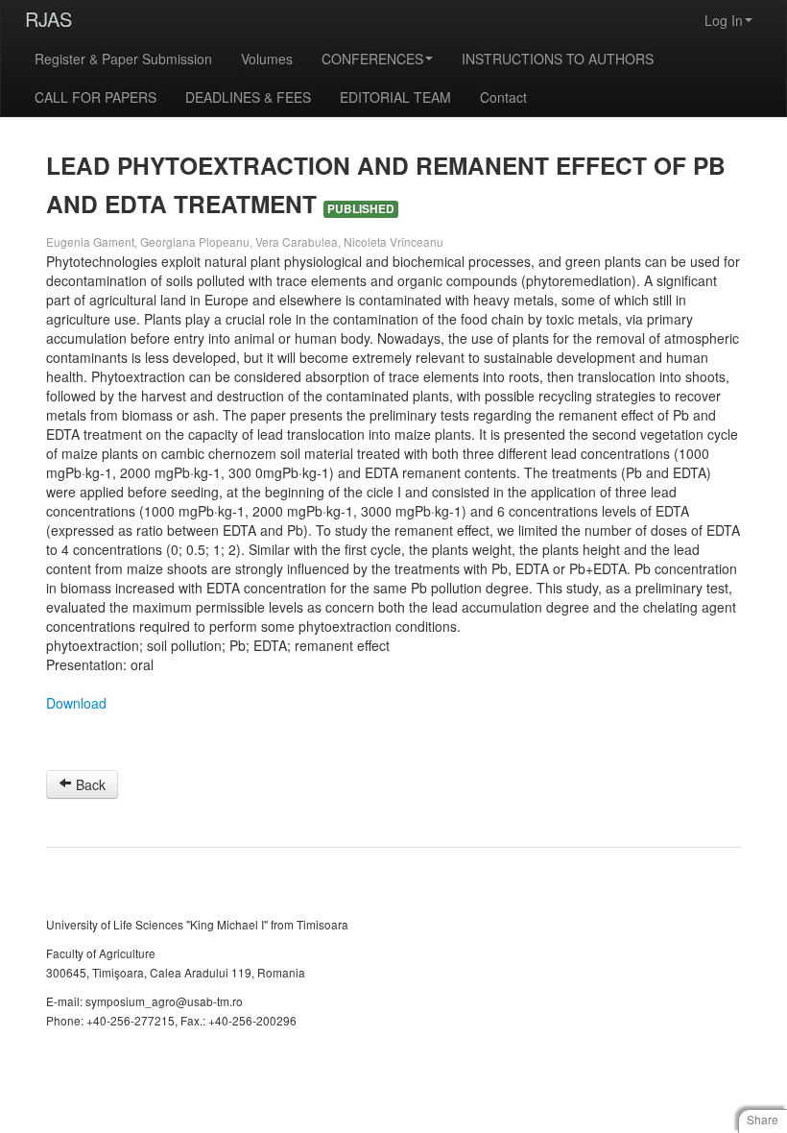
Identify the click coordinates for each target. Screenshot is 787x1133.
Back (89, 784)
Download (76, 702)
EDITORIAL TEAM (395, 97)
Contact (503, 97)
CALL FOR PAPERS (95, 97)
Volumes (267, 58)
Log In (723, 20)
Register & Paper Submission (123, 58)
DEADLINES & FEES (248, 97)
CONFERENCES (372, 58)
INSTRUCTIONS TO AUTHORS (558, 58)
